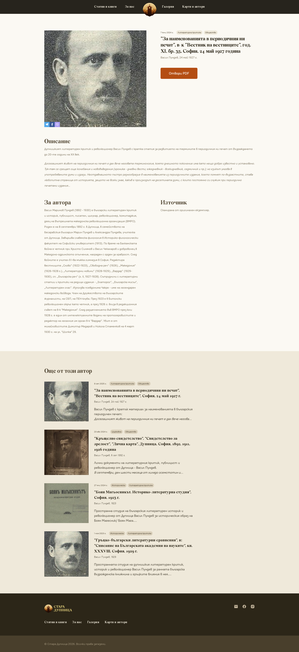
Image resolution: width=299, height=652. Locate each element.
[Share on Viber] (57, 124)
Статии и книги (105, 6)
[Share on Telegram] (46, 124)
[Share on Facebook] (52, 124)
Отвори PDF (179, 73)
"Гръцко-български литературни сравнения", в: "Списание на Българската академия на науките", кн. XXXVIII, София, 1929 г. (143, 545)
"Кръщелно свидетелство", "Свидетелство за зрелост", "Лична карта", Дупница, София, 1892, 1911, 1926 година (142, 444)
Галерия (168, 6)
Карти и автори (193, 6)
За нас (129, 6)
